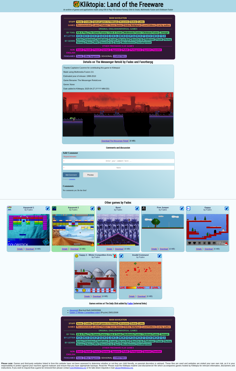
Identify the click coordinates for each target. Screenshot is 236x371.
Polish (125, 50)
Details (20, 249)
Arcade (113, 39)
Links (141, 22)
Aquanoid (74, 310)
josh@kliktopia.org (78, 368)
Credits (87, 22)
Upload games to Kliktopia (105, 22)
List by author (163, 25)
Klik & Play (82, 33)
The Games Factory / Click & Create (105, 33)
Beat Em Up (137, 39)
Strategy (81, 42)
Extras (134, 22)
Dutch (80, 50)
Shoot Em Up (106, 42)
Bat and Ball (124, 39)
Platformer (149, 39)
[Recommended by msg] (92, 246)
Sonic (79, 56)
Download (30, 249)
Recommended (84, 25)
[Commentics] (118, 175)
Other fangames (91, 56)
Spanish (147, 50)
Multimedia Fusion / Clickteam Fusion (141, 33)
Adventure (90, 39)
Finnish (88, 50)
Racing (167, 39)
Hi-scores (124, 22)
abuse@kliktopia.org (124, 368)
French (97, 50)
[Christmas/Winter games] (226, 245)
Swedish (157, 50)
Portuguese (135, 50)
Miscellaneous (128, 42)
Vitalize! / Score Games (111, 25)
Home (79, 22)
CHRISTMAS (120, 56)
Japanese (116, 50)
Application (102, 39)
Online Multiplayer (132, 25)
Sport (117, 42)
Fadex (130, 303)
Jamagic (165, 33)
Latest (96, 25)
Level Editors (149, 25)
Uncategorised (144, 42)
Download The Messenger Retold (115, 141)
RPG (96, 42)
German (106, 50)
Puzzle (159, 39)
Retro (89, 42)
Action (80, 39)
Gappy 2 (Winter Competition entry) (85, 313)
